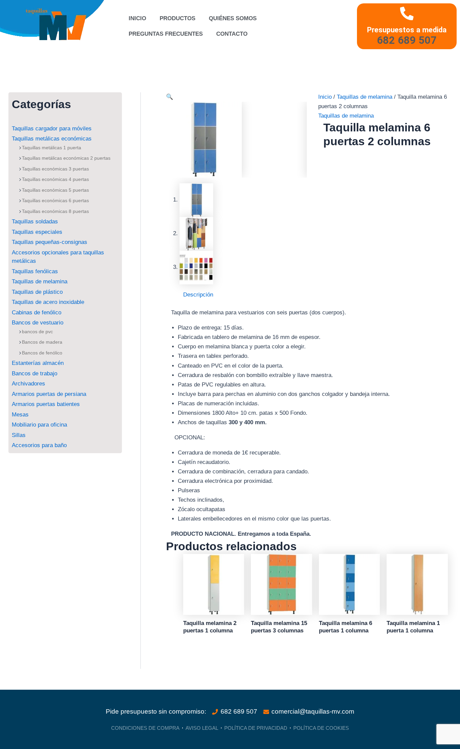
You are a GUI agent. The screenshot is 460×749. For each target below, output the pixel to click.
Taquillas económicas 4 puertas (55, 179)
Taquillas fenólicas (35, 271)
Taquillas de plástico (37, 292)
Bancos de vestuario (37, 322)
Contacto (232, 34)
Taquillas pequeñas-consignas (49, 242)
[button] (169, 97)
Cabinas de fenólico (36, 312)
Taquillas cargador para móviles (52, 128)
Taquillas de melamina (39, 281)
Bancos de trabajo (34, 373)
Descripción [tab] (198, 294)
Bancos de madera (42, 342)
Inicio (137, 18)
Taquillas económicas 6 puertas (55, 200)
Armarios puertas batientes (46, 404)
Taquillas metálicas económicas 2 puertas (66, 158)
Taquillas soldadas (35, 221)
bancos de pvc (37, 331)
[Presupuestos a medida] (407, 13)
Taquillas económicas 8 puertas (55, 211)
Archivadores (28, 383)
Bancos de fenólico (42, 352)
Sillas (19, 435)
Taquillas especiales (37, 232)
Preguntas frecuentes (166, 34)
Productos (177, 18)
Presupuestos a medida (407, 29)
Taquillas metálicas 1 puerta (51, 147)
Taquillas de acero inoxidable (48, 302)
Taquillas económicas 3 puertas (55, 168)
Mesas (20, 414)
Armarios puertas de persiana (49, 394)
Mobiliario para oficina (39, 425)
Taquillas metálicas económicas (52, 138)
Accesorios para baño (39, 445)
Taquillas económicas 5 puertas (55, 190)
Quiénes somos (233, 18)
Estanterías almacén (38, 363)
